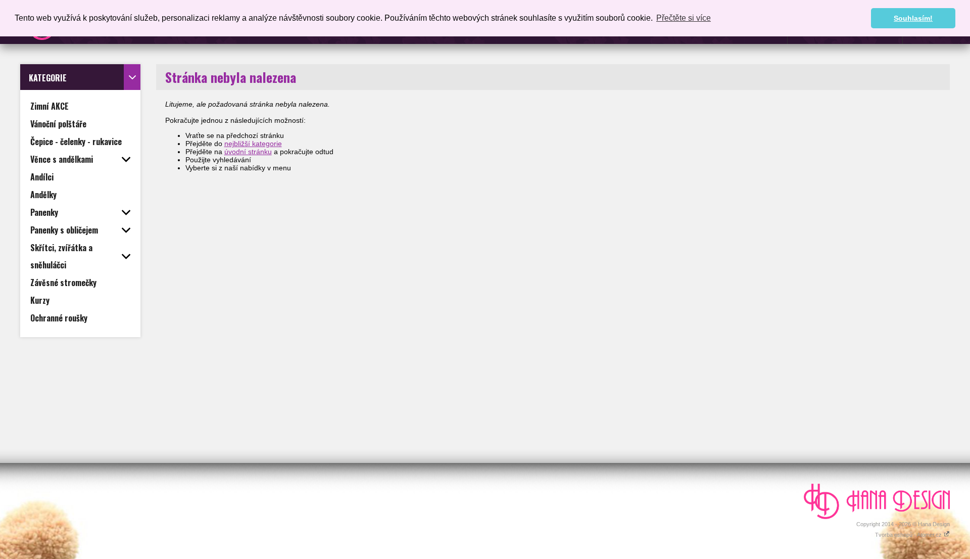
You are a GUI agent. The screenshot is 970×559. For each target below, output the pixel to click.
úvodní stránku (248, 152)
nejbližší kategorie (253, 143)
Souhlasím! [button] (913, 18)
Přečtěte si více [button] (683, 18)
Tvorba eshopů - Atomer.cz (909, 535)
